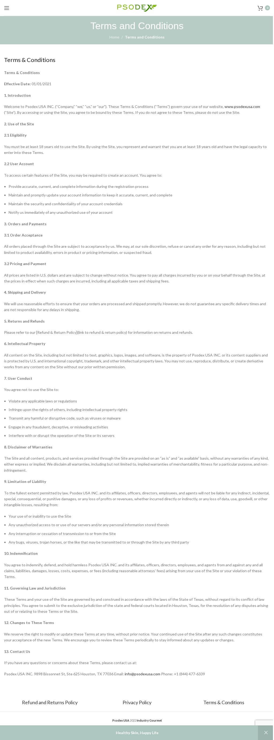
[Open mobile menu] (6, 8)
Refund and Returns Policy (50, 702)
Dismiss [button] (266, 733)
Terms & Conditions (223, 702)
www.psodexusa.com (242, 106)
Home (114, 37)
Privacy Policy (137, 702)
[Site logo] (137, 7)
